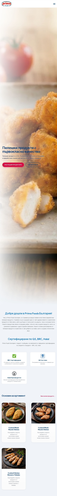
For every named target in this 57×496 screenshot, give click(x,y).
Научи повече (33, 164)
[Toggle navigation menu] (54, 4)
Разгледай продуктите (13, 164)
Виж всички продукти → (48, 396)
